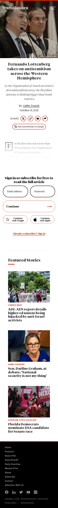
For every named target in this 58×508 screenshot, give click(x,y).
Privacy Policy (10, 503)
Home (8, 447)
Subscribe (10, 476)
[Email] (38, 118)
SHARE (14, 118)
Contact (9, 481)
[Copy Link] (30, 118)
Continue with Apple (45, 219)
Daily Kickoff (11, 460)
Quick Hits (10, 455)
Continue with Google (18, 219)
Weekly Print (11, 468)
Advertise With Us (14, 485)
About (8, 472)
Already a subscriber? (29, 233)
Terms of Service (27, 503)
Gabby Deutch (31, 106)
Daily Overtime (12, 464)
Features (9, 451)
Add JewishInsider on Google (31, 126)
